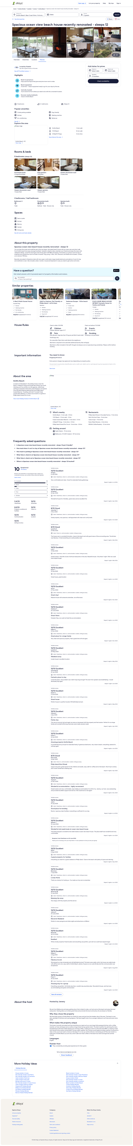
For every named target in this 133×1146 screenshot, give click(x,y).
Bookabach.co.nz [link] (91, 1121)
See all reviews (56, 994)
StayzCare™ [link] (15, 1116)
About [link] (51, 1113)
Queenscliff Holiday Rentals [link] (23, 1086)
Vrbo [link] (88, 1113)
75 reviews (24, 469)
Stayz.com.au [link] (90, 1124)
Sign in (119, 3)
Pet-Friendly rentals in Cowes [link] (74, 1079)
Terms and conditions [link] (55, 1124)
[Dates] (62, 14)
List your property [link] (16, 1113)
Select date (95, 71)
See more (52, 368)
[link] (117, 19)
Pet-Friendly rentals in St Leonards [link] (25, 1076)
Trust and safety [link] (16, 1118)
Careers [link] (51, 1116)
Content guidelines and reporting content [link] (60, 1133)
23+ (117, 55)
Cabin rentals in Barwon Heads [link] (24, 1084)
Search (117, 14)
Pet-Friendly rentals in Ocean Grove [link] (25, 1083)
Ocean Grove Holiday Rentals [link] (74, 1089)
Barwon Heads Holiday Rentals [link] (24, 1092)
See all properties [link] (19, 19)
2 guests (86, 15)
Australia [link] (29, 8)
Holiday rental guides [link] (17, 1124)
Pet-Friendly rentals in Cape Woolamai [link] (76, 1075)
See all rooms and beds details (22, 233)
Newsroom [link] (52, 1121)
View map (18, 143)
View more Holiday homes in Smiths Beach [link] (25, 398)
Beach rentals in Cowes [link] (72, 1073)
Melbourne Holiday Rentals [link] (23, 1088)
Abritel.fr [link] (89, 1116)
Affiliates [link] (52, 1118)
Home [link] (14, 8)
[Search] (117, 278)
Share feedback (66, 1055)
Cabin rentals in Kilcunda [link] (22, 1079)
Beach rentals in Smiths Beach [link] (74, 1083)
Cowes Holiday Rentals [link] (72, 1084)
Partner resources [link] (16, 1121)
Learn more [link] (17, 478)
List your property (94, 3)
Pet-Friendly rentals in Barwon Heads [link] (76, 1076)
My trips (111, 3)
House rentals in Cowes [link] (21, 1073)
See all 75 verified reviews (21, 71)
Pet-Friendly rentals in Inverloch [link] (75, 1081)
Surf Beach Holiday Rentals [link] (22, 1089)
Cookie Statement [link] (54, 1130)
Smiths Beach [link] (41, 8)
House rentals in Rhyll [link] (72, 1078)
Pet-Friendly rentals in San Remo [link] (24, 1075)
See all (16, 121)
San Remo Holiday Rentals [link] (73, 1091)
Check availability (103, 81)
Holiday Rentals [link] (22, 8)
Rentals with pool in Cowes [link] (22, 1081)
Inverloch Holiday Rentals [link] (73, 1086)
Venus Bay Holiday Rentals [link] (73, 1088)
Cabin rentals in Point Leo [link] (22, 1078)
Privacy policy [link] (53, 1127)
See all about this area (55, 137)
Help (104, 3)
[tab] (20, 1068)
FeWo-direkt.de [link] (91, 1118)
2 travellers (95, 76)
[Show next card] (120, 304)
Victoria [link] (35, 8)
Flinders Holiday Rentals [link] (22, 1091)
